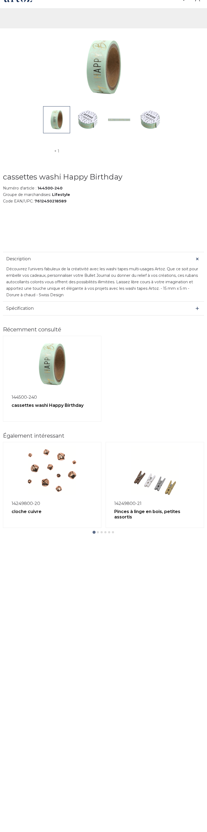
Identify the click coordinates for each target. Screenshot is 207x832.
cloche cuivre (27, 511)
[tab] (93, 532)
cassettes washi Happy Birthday (48, 405)
